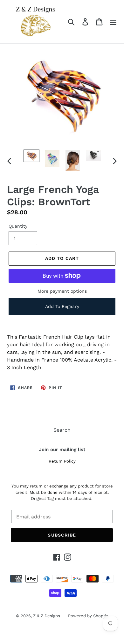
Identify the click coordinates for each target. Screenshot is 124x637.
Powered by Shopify (88, 615)
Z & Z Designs (46, 615)
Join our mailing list (62, 449)
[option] (31, 156)
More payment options (62, 291)
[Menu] (113, 22)
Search (62, 430)
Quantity (18, 226)
